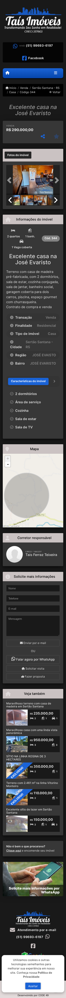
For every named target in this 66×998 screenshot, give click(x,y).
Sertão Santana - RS (45, 88)
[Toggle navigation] (55, 73)
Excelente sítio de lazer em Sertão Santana (29, 811)
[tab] (18, 155)
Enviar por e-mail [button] (34, 643)
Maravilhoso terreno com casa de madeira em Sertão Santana (28, 705)
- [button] (8, 464)
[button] (10, 180)
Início (12, 88)
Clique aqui (13, 850)
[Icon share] (33, 946)
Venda (24, 88)
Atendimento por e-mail (36, 930)
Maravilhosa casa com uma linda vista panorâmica (31, 731)
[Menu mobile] (7, 73)
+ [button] (8, 458)
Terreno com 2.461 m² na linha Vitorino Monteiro (32, 784)
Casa (12, 92)
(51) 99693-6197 (39, 45)
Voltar (56, 92)
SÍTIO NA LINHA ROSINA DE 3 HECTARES (26, 758)
